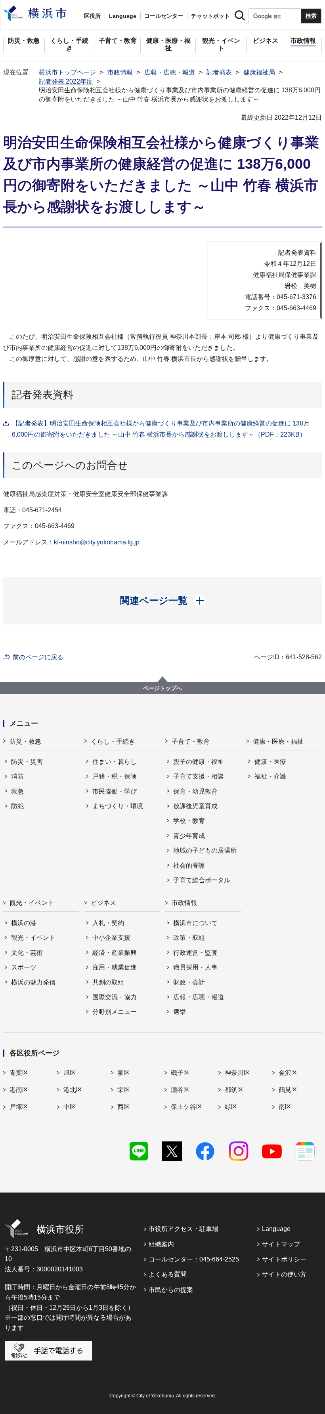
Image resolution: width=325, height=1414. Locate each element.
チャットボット (210, 16)
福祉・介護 (270, 776)
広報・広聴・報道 (169, 72)
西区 (123, 1106)
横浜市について (195, 923)
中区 (69, 1106)
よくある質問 (168, 1274)
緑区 (231, 1106)
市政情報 (120, 72)
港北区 (72, 1089)
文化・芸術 (27, 952)
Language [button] (122, 16)
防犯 (17, 806)
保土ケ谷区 (187, 1106)
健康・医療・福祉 (278, 741)
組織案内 (161, 1244)
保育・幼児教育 (195, 791)
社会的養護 (189, 865)
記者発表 (219, 72)
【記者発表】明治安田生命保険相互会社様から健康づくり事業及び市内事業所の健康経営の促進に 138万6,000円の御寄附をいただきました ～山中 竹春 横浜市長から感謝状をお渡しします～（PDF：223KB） (161, 429)
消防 (17, 776)
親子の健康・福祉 (198, 761)
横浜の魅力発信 (33, 982)
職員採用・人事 (195, 967)
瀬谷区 (180, 1089)
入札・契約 (108, 923)
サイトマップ (281, 1244)
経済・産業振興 (114, 952)
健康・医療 (270, 761)
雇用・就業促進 (114, 967)
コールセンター (163, 16)
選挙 (179, 1011)
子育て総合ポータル (201, 880)
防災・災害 (27, 761)
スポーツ (23, 967)
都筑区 (234, 1089)
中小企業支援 (111, 937)
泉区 (123, 1072)
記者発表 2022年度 (66, 81)
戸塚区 (19, 1106)
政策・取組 (189, 937)
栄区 (123, 1089)
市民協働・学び (114, 791)
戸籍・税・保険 (114, 776)
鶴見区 (288, 1089)
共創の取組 (108, 982)
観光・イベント (32, 902)
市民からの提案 (171, 1289)
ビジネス (103, 902)
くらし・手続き (113, 741)
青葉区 (19, 1072)
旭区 (69, 1072)
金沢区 (288, 1072)
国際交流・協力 (114, 997)
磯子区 (180, 1072)
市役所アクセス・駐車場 (183, 1228)
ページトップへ (162, 688)
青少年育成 (189, 835)
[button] (162, 600)
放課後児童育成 (195, 806)
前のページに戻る (38, 657)
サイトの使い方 (284, 1274)
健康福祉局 (259, 72)
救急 (17, 791)
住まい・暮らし (114, 761)
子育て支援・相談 (198, 776)
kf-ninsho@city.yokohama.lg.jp (97, 542)
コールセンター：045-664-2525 (194, 1259)
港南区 (19, 1089)
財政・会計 (189, 982)
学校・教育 (189, 820)
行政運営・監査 (195, 952)
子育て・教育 (191, 741)
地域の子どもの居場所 (205, 850)
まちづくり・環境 (117, 806)
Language (276, 1228)
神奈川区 (237, 1072)
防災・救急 (25, 741)
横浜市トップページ (67, 72)
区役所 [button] (92, 16)
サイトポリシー (284, 1259)
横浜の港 (23, 923)
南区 (285, 1106)
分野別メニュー (114, 1011)
